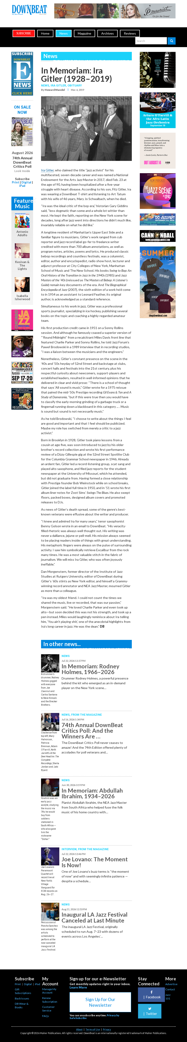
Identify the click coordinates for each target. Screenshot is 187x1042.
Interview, (70, 849)
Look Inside (22, 171)
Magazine (84, 33)
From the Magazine (86, 714)
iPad (22, 186)
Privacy (107, 1029)
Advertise (171, 984)
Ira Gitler (58, 85)
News (64, 33)
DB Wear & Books (22, 1005)
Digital (26, 182)
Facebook (152, 997)
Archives (107, 33)
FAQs (45, 1016)
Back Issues (22, 998)
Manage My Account (49, 990)
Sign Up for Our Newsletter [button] (100, 1002)
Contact (170, 989)
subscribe (23, 33)
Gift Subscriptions (23, 991)
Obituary (75, 85)
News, (46, 85)
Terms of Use (93, 1029)
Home (45, 33)
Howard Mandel (55, 89)
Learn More (78, 987)
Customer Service (48, 1008)
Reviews (130, 33)
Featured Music (23, 203)
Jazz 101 (168, 996)
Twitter (150, 1014)
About (79, 1029)
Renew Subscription (49, 999)
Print (15, 182)
